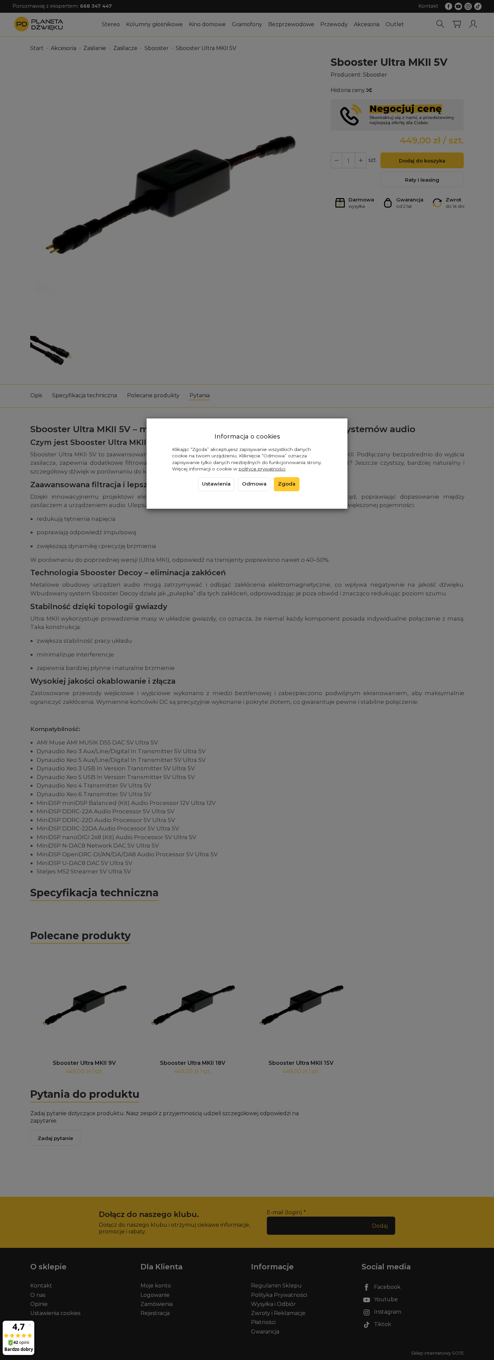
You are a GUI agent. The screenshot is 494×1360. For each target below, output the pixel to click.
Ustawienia (216, 484)
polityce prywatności (262, 468)
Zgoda (286, 484)
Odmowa (254, 484)
